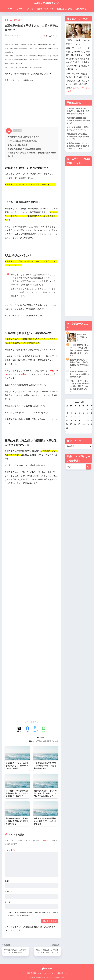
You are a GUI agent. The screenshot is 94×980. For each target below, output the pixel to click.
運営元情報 (31, 973)
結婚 (56, 741)
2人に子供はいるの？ (17, 145)
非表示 (17, 130)
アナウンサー (52, 737)
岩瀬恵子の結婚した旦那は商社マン (23, 137)
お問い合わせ (80, 9)
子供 (39, 741)
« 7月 (67, 432)
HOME (10, 9)
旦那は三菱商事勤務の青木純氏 (23, 141)
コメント (10, 850)
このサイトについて (25, 9)
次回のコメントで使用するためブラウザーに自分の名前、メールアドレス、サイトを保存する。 (33, 913)
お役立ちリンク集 (64, 9)
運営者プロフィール (45, 9)
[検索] (88, 467)
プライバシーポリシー (46, 973)
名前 (8, 881)
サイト (8, 902)
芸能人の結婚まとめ (47, 3)
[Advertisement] (31, 101)
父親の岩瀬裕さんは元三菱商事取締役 (24, 149)
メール (9, 892)
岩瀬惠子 (47, 741)
